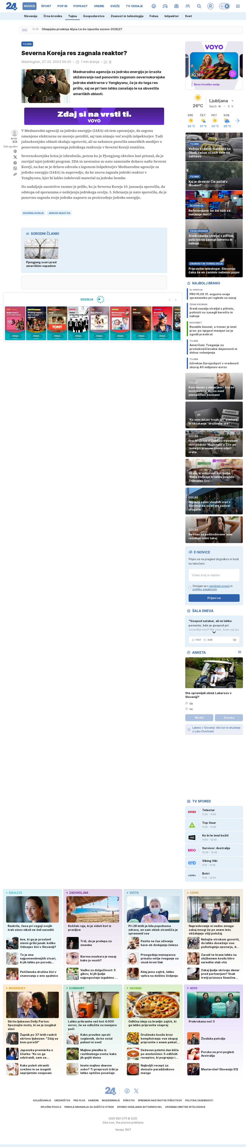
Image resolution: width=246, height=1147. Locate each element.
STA (14, 141)
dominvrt (77, 988)
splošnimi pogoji (219, 586)
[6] (99, 323)
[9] (162, 323)
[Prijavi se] (210, 6)
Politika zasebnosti (199, 1100)
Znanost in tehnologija (127, 16)
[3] (36, 323)
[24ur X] (136, 1091)
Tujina (72, 16)
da (191, 703)
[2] (15, 323)
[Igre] (165, 6)
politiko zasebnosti (205, 589)
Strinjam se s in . (213, 588)
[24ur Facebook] (127, 1091)
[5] (78, 323)
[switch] (224, 6)
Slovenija (30, 16)
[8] (141, 323)
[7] (120, 323)
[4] (57, 323)
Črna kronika (52, 16)
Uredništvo (62, 1100)
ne (191, 709)
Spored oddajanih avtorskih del (139, 1106)
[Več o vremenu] (237, 120)
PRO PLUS (79, 1100)
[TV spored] (176, 6)
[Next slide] (176, 300)
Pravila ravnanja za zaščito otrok (89, 1106)
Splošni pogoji (51, 1106)
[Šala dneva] (233, 640)
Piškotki (129, 1100)
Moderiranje (111, 1100)
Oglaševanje (42, 1100)
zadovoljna (78, 892)
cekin (194, 892)
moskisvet (17, 988)
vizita (134, 892)
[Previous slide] (170, 300)
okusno (136, 988)
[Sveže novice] (24, 30)
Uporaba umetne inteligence (185, 1106)
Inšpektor (172, 16)
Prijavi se (214, 598)
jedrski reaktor (59, 213)
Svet (188, 16)
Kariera (93, 1100)
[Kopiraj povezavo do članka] (15, 174)
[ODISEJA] (93, 299)
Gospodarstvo (94, 16)
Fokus (154, 16)
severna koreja (33, 213)
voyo (193, 988)
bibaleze (15, 892)
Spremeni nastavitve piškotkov (160, 1100)
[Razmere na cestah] (188, 6)
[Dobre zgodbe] (154, 6)
